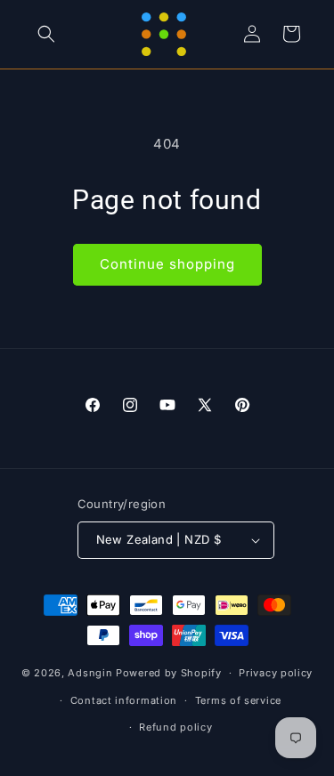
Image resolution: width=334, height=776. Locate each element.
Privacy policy (276, 673)
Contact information (123, 700)
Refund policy (175, 727)
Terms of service (238, 700)
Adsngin (90, 673)
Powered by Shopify (169, 673)
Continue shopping (167, 263)
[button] (46, 33)
